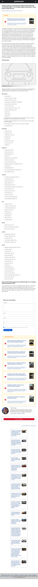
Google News (6, 576)
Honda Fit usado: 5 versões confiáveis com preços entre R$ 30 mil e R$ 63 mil (15, 459)
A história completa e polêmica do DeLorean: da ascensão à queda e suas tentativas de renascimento (16, 521)
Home (22, 425)
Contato (14, 413)
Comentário (5, 302)
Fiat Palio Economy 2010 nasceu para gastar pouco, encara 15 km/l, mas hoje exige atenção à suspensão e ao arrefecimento (16, 468)
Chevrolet (13, 10)
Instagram (19, 413)
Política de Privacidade (23, 575)
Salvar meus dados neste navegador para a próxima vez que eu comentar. (16, 327)
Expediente (16, 575)
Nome (4, 313)
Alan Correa (8, 10)
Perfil (11, 413)
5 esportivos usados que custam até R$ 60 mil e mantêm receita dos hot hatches (16, 513)
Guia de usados (7, 575)
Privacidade (31, 425)
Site (4, 322)
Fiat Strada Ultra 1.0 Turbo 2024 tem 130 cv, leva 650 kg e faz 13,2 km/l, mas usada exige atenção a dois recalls (16, 495)
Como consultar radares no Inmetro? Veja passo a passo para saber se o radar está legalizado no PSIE (16, 542)
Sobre (24, 425)
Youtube (11, 576)
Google (1, 576)
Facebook (34, 575)
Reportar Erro (28, 425)
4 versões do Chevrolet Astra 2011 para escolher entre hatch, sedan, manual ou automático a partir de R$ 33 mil (16, 451)
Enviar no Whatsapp (19, 419)
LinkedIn (23, 413)
